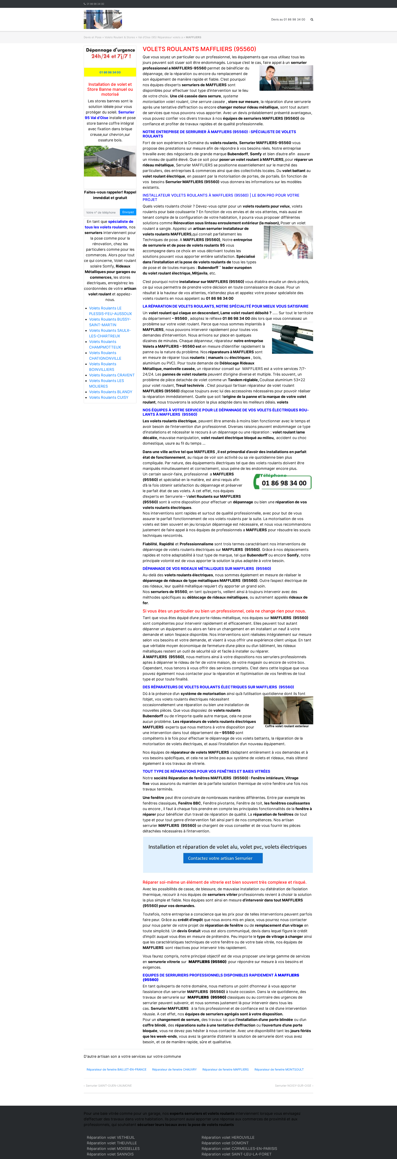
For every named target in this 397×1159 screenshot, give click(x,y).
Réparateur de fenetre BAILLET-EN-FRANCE (116, 1069)
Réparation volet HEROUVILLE (228, 1137)
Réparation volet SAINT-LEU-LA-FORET (237, 1154)
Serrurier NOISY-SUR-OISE (293, 1085)
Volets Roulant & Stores (120, 37)
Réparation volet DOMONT (225, 1143)
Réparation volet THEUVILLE (112, 1143)
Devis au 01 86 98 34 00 (288, 19)
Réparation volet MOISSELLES (113, 1148)
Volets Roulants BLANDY (110, 392)
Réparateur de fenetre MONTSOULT (279, 1069)
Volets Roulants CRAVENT (112, 375)
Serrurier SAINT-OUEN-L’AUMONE (109, 1085)
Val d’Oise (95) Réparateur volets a (160, 37)
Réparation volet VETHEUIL (111, 1137)
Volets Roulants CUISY (108, 397)
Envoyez (128, 212)
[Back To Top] (387, 1149)
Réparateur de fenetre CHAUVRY (174, 1069)
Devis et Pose (93, 37)
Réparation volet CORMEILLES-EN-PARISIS (239, 1148)
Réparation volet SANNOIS (110, 1154)
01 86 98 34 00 (95, 3)
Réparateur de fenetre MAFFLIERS (225, 1069)
